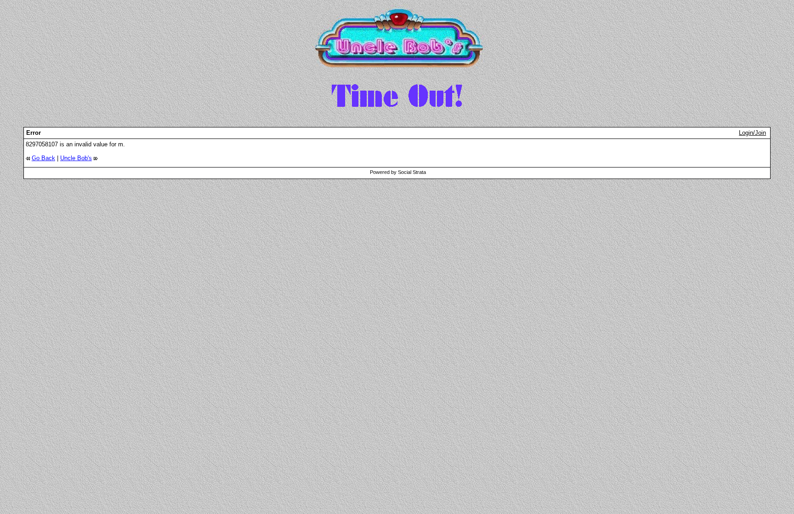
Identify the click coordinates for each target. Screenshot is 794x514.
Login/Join (752, 132)
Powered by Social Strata (398, 172)
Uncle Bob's (76, 158)
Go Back (43, 158)
